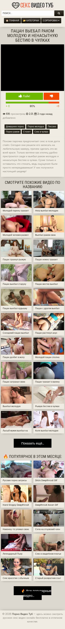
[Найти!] (59, 13)
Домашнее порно (15, 126)
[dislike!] (51, 96)
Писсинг (52, 126)
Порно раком (12, 131)
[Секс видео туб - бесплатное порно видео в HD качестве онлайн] (32, 4)
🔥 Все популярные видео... (35, 593)
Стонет (27, 131)
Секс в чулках (41, 131)
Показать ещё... (33, 443)
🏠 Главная (12, 20)
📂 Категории (31, 20)
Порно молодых (36, 126)
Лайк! (26, 96)
